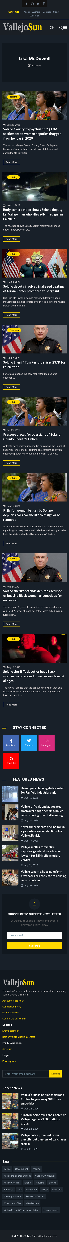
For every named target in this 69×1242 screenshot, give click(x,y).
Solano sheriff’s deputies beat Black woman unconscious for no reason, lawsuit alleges (34, 676)
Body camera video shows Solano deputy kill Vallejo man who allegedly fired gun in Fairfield (33, 214)
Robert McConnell (35, 1196)
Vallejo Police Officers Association (21, 1210)
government (21, 1169)
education (31, 1189)
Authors (36, 12)
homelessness (50, 1210)
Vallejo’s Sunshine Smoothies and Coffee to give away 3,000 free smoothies (42, 1099)
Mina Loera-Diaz (12, 1203)
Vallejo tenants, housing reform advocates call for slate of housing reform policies (43, 876)
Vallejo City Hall (12, 1182)
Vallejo (7, 1169)
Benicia (52, 1182)
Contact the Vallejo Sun (14, 1018)
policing (13, 96)
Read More (11, 162)
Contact (47, 12)
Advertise (7, 1049)
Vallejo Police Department (17, 1175)
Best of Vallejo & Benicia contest (18, 1037)
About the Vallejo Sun (13, 1000)
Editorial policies (10, 1012)
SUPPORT (14, 11)
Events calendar (10, 1031)
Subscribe (34, 15)
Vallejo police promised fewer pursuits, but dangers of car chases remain (43, 1139)
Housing (40, 1182)
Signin (56, 12)
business (8, 1189)
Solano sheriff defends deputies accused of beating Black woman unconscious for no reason (32, 595)
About (27, 12)
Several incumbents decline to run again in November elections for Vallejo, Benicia (43, 831)
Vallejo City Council (45, 1175)
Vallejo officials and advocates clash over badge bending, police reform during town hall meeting (42, 811)
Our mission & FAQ (11, 1006)
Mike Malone (32, 1203)
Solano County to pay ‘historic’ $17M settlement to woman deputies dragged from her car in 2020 (32, 133)
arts (20, 1189)
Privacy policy (9, 1061)
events (27, 1182)
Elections (14, 330)
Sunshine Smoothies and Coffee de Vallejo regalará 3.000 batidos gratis (43, 1119)
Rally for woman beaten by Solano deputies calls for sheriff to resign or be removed (31, 514)
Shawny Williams (12, 1196)
